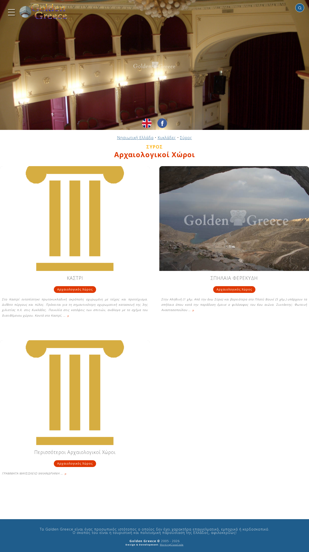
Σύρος (186, 137)
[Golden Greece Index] (43, 11)
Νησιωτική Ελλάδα (135, 137)
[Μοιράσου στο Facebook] (162, 123)
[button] (11, 11)
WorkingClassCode (171, 544)
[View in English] (147, 123)
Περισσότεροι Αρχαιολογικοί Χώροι (75, 452)
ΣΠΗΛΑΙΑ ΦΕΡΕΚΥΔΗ (234, 278)
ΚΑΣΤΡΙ (75, 278)
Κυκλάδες (167, 137)
